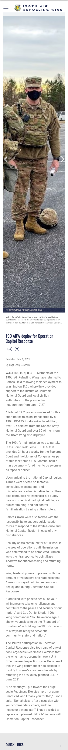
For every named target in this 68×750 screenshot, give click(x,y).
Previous (6, 159)
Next (62, 159)
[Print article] (10, 349)
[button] (6, 8)
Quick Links (14, 744)
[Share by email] (17, 349)
